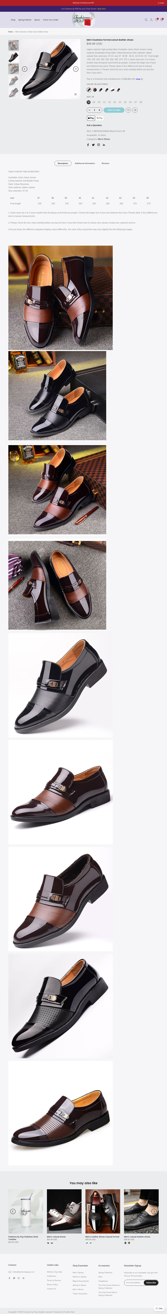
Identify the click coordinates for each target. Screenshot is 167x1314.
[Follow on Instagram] (98, 144)
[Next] (75, 69)
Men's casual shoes (56, 1236)
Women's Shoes (79, 1285)
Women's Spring (79, 1277)
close (6, 3)
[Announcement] (83, 3)
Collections (51, 1276)
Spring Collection (105, 1272)
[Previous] (24, 69)
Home (10, 32)
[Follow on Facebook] (88, 144)
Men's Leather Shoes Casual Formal (102, 1236)
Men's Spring (78, 1272)
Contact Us (51, 1289)
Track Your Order (50, 20)
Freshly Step (69, 1312)
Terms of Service (54, 1280)
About (37, 20)
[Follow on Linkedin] (103, 144)
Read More (94, 3)
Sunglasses (103, 1281)
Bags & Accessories (81, 1281)
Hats (100, 1277)
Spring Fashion (24, 20)
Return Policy (52, 1284)
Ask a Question (94, 125)
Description (63, 163)
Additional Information (85, 163)
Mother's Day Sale (54, 1272)
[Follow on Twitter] (93, 144)
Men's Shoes (104, 139)
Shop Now (101, 9)
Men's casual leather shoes (137, 1236)
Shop (13, 20)
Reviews (105, 163)
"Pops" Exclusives (80, 1294)
